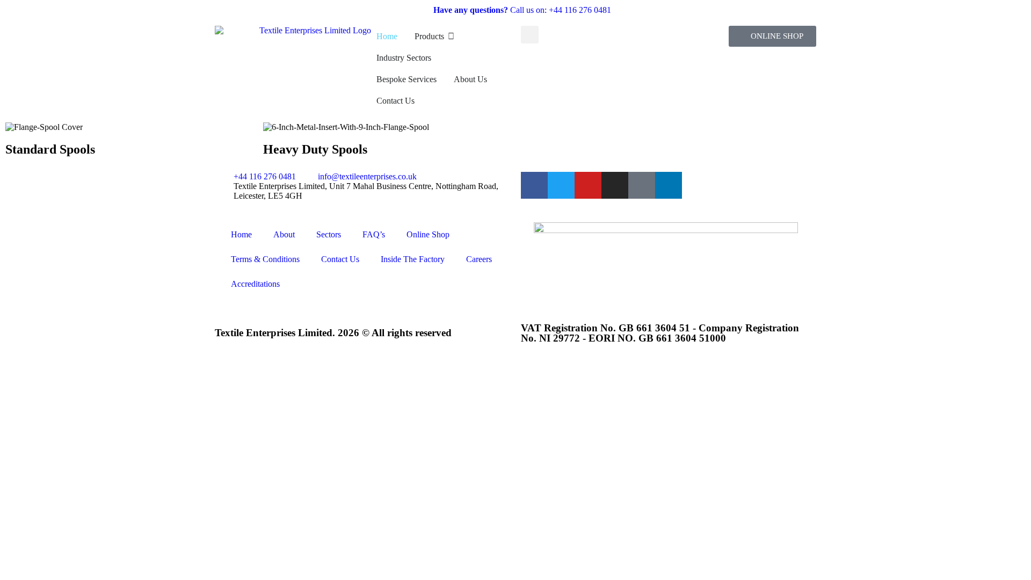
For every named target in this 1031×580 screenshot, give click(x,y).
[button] (530, 35)
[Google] (641, 185)
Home (241, 234)
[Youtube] (588, 185)
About (284, 234)
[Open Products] (451, 36)
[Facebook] (534, 185)
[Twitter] (561, 185)
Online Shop (427, 234)
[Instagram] (614, 185)
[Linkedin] (668, 185)
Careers (479, 259)
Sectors (328, 234)
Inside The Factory (413, 259)
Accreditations (255, 283)
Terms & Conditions (265, 259)
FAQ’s (373, 234)
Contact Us (340, 259)
